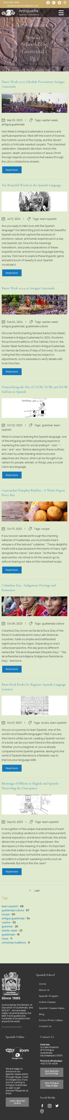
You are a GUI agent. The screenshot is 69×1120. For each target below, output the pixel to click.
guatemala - (9, 934)
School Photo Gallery (51, 1020)
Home (42, 984)
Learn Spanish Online (17, 1102)
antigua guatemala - (14, 918)
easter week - (10, 930)
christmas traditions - (15, 942)
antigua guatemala (13, 124)
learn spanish (48, 219)
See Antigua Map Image (52, 1084)
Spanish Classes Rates (51, 1008)
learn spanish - (11, 906)
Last (37, 890)
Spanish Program (48, 996)
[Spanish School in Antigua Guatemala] (8, 12)
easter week (50, 120)
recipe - (7, 914)
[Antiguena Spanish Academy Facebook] (42, 1106)
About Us (44, 990)
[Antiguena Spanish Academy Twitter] (57, 1106)
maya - (6, 938)
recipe (46, 529)
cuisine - (7, 922)
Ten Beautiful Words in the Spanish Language (31, 185)
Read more (12, 169)
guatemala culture (37, 326)
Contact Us (45, 1026)
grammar (47, 425)
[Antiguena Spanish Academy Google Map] (64, 2)
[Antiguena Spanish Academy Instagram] (50, 1106)
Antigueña (29, 12)
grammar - (8, 926)
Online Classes (47, 1002)
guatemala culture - (14, 910)
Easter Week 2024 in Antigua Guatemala (28, 288)
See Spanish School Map (52, 1072)
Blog (41, 1014)
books (45, 723)
